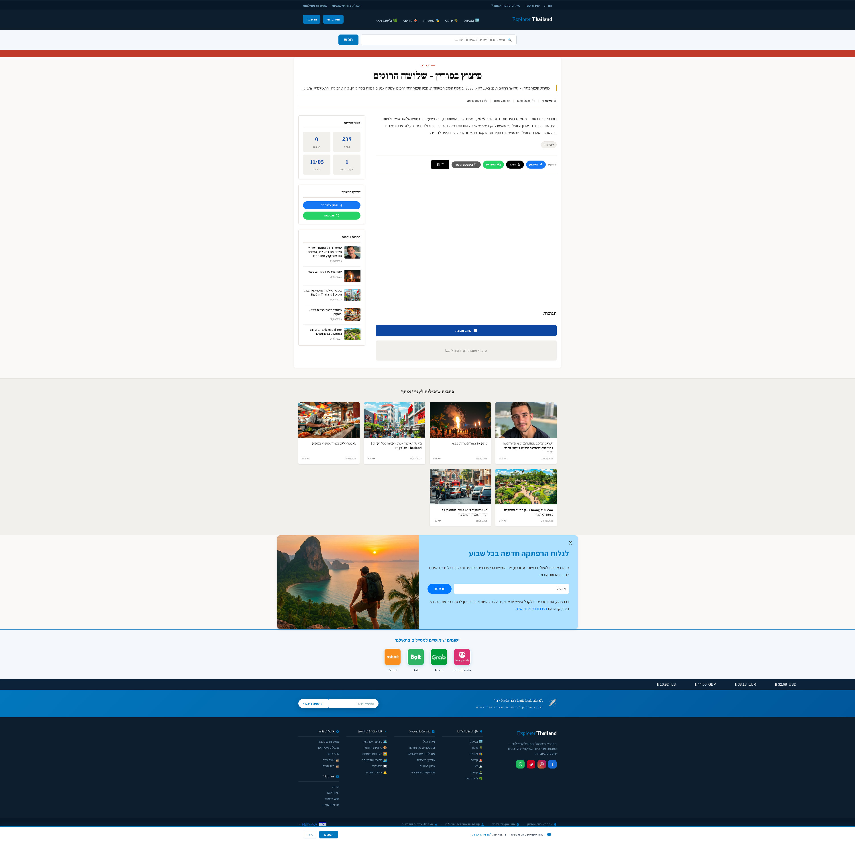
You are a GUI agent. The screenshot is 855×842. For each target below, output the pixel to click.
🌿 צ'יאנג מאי (386, 20)
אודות (548, 5)
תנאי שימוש (332, 799)
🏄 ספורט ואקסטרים (374, 760)
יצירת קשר (532, 5)
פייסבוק (533, 164)
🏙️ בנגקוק (471, 20)
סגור (310, 834)
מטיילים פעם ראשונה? (421, 754)
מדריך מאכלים (426, 760)
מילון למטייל (427, 766)
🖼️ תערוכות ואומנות (374, 754)
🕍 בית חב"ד (331, 766)
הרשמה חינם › (313, 703)
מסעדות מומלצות (315, 5)
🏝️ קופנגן (477, 772)
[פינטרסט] (531, 764)
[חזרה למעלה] (11, 834)
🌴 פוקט (451, 20)
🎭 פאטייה (431, 20)
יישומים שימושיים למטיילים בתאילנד (427, 640)
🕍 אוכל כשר (331, 760)
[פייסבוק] (552, 764)
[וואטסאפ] (520, 764)
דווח (440, 164)
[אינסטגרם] (541, 764)
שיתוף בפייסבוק (329, 205)
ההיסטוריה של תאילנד (421, 747)
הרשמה (311, 19)
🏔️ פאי (478, 766)
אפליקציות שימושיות (346, 5)
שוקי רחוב (333, 754)
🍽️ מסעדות (379, 766)
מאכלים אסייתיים (328, 747)
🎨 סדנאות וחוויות (376, 747)
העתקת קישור (464, 164)
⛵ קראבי (410, 20)
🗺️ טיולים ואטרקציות (374, 741)
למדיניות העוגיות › (481, 834)
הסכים (328, 834)
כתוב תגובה (463, 330)
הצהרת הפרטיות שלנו (531, 608)
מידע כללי (429, 741)
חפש (348, 39)
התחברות (333, 19)
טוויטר (512, 164)
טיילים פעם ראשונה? (505, 5)
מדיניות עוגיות (330, 805)
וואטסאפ (491, 164)
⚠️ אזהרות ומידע (376, 772)
